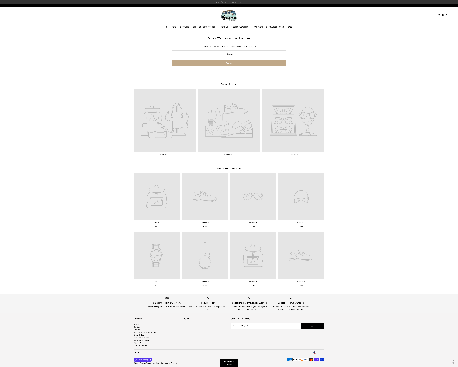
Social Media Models (142, 340)
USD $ (318, 353)
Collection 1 (164, 154)
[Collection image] (165, 120)
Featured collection (229, 168)
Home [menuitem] (166, 27)
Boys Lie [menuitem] (224, 27)
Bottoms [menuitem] (184, 27)
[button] (229, 363)
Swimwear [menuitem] (258, 27)
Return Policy (139, 335)
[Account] (443, 15)
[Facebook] (135, 353)
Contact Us (138, 330)
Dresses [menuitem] (197, 27)
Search (136, 324)
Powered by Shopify (169, 363)
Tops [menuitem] (174, 27)
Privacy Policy (139, 343)
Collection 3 (293, 154)
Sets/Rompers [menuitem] (210, 27)
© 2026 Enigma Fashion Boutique (147, 363)
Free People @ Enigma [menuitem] (241, 27)
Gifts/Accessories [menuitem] (275, 27)
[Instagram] (139, 353)
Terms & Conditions (141, 338)
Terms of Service (140, 346)
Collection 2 (228, 154)
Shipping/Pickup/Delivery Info (145, 332)
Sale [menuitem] (290, 27)
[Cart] (447, 15)
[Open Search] (439, 15)
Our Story (137, 327)
